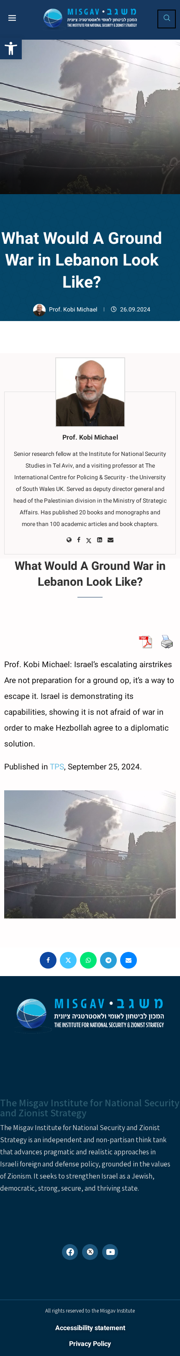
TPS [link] (57, 767)
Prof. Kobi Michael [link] (73, 309)
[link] (11, 48)
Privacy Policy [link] (90, 1344)
